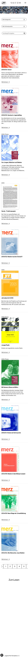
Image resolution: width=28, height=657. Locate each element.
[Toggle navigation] (25, 2)
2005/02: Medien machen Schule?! (11, 256)
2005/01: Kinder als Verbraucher (11, 433)
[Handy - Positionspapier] (10, 196)
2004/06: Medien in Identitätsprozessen (13, 474)
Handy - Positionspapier (8, 211)
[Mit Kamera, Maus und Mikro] (10, 372)
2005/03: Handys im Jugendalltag (11, 115)
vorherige (3, 566)
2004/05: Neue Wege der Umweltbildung (13, 513)
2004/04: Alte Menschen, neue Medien (12, 553)
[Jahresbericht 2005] (10, 283)
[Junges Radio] (10, 330)
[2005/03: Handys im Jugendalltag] (10, 100)
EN (20, 3)
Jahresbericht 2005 (7, 298)
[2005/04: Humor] (10, 55)
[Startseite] (3, 2)
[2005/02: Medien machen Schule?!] (10, 242)
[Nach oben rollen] (25, 654)
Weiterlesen (5, 82)
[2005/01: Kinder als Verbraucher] (10, 418)
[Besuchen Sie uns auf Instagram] (18, 2)
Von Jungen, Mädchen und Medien (11, 162)
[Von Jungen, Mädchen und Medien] (10, 147)
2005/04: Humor (6, 69)
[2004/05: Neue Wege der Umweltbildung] (10, 498)
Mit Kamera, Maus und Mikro (9, 387)
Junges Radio (5, 345)
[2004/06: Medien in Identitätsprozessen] (10, 459)
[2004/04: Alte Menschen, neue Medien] (10, 538)
